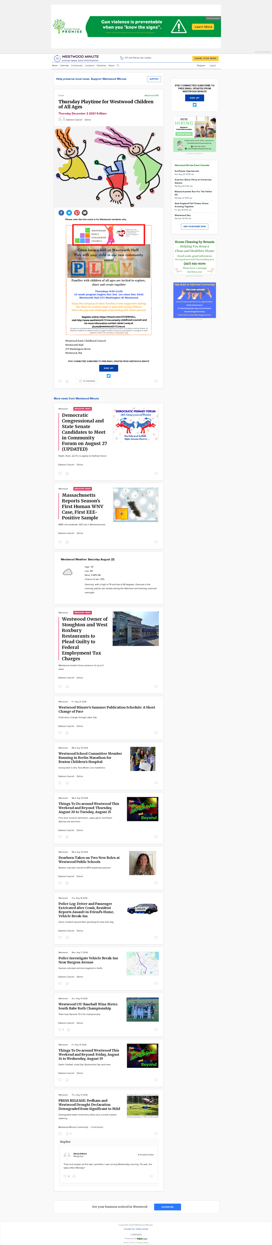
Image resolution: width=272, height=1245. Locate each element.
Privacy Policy (143, 1242)
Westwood (63, 409)
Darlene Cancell (74, 120)
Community (77, 65)
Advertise (101, 65)
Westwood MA (151, 95)
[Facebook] (61, 212)
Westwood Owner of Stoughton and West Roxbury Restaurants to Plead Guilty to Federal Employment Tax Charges (85, 638)
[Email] (85, 212)
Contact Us (129, 1229)
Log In (213, 65)
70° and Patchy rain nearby (137, 58)
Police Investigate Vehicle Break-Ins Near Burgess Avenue (88, 960)
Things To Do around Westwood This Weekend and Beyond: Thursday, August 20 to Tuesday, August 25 (89, 808)
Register (201, 65)
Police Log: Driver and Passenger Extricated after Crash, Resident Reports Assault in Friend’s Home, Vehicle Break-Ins (86, 910)
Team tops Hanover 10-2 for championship (79, 1014)
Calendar (64, 65)
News (55, 65)
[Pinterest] (77, 212)
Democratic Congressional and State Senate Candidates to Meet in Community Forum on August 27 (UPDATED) (84, 432)
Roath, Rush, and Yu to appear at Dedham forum (83, 456)
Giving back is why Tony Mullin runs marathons (82, 767)
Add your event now (194, 226)
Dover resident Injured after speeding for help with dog (86, 922)
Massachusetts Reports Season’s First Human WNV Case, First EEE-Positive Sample (82, 506)
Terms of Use (130, 1242)
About (111, 65)
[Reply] (68, 381)
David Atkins (80, 1153)
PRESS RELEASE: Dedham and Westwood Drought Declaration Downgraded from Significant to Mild (89, 1104)
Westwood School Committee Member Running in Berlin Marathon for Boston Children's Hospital (90, 757)
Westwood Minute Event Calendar (192, 165)
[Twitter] (69, 212)
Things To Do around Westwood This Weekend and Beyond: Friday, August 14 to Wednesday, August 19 (89, 1054)
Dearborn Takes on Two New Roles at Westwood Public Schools (89, 860)
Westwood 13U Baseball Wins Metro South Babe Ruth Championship (88, 1006)
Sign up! (108, 368)
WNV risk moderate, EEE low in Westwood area (82, 524)
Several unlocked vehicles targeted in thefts (81, 968)
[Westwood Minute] (77, 58)
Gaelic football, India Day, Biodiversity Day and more (85, 1064)
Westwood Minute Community (73, 1127)
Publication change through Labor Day (78, 717)
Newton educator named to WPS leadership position (85, 867)
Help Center (142, 1229)
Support (154, 79)
